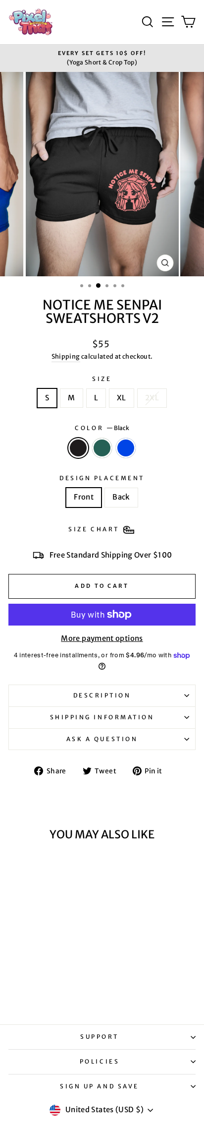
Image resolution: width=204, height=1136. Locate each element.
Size (101, 378)
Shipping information (102, 717)
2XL (152, 397)
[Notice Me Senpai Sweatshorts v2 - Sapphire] (55, 989)
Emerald (102, 448)
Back (121, 497)
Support (99, 1036)
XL (121, 397)
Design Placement (102, 478)
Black (78, 448)
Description (102, 695)
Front (84, 497)
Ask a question (102, 739)
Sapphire (126, 448)
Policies (99, 1061)
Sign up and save (99, 1086)
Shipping (65, 356)
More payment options (102, 638)
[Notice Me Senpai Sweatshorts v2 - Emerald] (44, 989)
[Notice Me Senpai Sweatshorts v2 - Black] (32, 989)
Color (102, 428)
